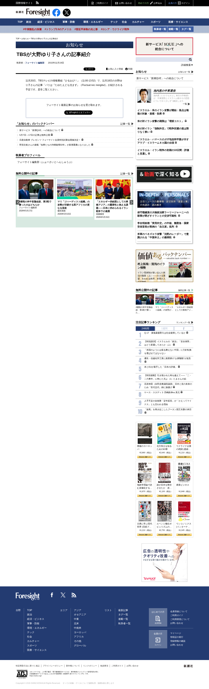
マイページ (175, 633)
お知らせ (25, 39)
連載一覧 (173, 29)
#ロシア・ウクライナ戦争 (115, 29)
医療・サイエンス (178, 22)
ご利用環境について (180, 619)
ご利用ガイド (101, 3)
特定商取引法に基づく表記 (28, 666)
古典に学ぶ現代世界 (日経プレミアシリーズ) (144, 525)
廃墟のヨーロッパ (144, 447)
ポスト (91, 69)
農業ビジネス (182, 485)
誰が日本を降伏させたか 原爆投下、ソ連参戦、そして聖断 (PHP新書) (164, 486)
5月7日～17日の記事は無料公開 (35, 135)
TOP (20, 22)
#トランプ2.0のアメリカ (58, 29)
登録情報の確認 (177, 641)
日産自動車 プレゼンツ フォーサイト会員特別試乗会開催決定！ (50, 140)
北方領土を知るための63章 (164, 447)
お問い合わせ (125, 3)
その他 (77, 641)
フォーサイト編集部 (34, 63)
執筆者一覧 (160, 29)
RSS (37, 3)
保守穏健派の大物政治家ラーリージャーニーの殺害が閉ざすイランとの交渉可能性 (163, 214)
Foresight (28, 596)
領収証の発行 (176, 637)
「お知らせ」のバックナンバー (35, 123)
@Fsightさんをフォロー (79, 112)
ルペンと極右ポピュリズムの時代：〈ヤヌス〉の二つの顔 (164, 525)
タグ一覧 (186, 29)
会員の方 (179, 3)
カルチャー (138, 22)
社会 (124, 22)
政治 (28, 22)
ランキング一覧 (183, 322)
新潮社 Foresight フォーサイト (33, 12)
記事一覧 (125, 124)
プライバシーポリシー (53, 666)
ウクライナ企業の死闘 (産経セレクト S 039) (183, 448)
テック (114, 22)
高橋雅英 (100, 214)
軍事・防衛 (69, 22)
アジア (77, 610)
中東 (76, 619)
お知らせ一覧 (184, 72)
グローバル (80, 645)
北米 (76, 623)
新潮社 (188, 666)
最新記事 (123, 610)
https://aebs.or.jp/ (36, 676)
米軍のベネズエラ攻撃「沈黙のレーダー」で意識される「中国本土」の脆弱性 (163, 236)
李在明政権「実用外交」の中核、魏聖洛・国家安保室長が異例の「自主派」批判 (163, 225)
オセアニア (80, 614)
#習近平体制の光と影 (86, 29)
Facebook (52, 595)
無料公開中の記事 (27, 173)
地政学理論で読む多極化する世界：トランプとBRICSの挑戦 (144, 486)
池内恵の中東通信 (164, 90)
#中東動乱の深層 (32, 29)
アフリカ (79, 636)
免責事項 (104, 666)
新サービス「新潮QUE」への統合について (40, 130)
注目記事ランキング (148, 322)
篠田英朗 (61, 211)
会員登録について (178, 611)
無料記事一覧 (184, 290)
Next (131, 202)
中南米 (77, 628)
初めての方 (150, 3)
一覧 (185, 104)
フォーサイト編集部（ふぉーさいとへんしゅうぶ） (45, 162)
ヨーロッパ (80, 632)
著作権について (73, 666)
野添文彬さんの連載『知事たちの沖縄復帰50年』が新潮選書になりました (55, 145)
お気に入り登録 (115, 69)
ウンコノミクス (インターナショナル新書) (183, 525)
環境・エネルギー (93, 22)
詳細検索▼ (187, 65)
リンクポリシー (90, 666)
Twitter (63, 595)
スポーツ (155, 22)
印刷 (130, 69)
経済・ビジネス (46, 22)
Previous (17, 202)
